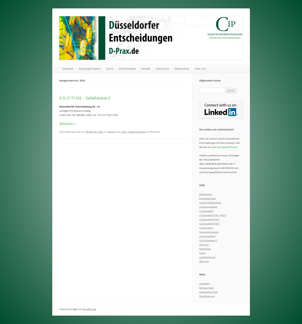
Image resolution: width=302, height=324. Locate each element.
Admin (111, 131)
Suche (109, 68)
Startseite (67, 68)
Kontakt (145, 68)
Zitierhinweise (127, 68)
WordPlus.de (89, 309)
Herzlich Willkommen (210, 202)
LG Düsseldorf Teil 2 (209, 219)
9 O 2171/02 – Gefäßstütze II (84, 98)
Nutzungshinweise (90, 68)
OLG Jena (204, 244)
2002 (123, 131)
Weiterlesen (67, 123)
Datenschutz (182, 68)
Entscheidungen (207, 198)
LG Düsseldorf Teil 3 (209, 223)
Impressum (162, 68)
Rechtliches (205, 248)
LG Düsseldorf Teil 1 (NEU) (212, 215)
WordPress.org (207, 296)
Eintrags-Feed (206, 287)
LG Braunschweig (136, 131)
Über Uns (200, 68)
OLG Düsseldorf (207, 236)
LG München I (206, 227)
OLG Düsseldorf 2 (208, 240)
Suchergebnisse (207, 257)
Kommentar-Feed (208, 292)
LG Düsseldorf (206, 211)
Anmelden (204, 283)
